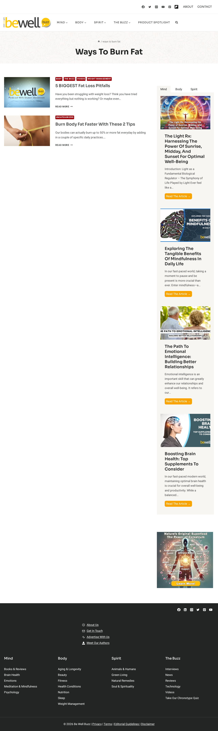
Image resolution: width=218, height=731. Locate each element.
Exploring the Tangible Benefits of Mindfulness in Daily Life (183, 256)
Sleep (61, 698)
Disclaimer (148, 724)
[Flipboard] (176, 7)
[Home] (99, 41)
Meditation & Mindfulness (20, 686)
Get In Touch (95, 631)
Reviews (170, 681)
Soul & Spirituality (123, 686)
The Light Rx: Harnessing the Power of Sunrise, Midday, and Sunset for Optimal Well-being (185, 149)
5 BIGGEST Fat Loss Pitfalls (82, 85)
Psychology (11, 692)
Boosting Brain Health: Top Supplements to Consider (181, 461)
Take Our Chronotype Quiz (182, 698)
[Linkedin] (185, 610)
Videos (81, 78)
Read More (64, 106)
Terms (108, 724)
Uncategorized (65, 117)
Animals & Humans (124, 669)
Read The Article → (179, 196)
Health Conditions (69, 686)
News (169, 675)
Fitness (62, 681)
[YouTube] (163, 7)
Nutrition (63, 692)
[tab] (163, 89)
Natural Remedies (123, 681)
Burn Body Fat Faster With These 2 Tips (95, 124)
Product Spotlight (154, 22)
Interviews (172, 669)
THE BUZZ (69, 78)
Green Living (119, 675)
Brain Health (12, 675)
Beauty (62, 675)
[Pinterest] (170, 7)
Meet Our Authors (98, 643)
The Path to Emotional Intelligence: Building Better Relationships (180, 356)
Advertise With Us (98, 637)
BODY (59, 78)
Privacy (97, 724)
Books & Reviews (15, 669)
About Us (93, 625)
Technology (172, 686)
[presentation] (27, 92)
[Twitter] (150, 7)
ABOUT (188, 7)
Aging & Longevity (69, 669)
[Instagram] (156, 7)
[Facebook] (143, 7)
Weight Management (99, 78)
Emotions (10, 681)
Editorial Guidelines (127, 724)
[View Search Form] (176, 22)
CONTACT (204, 7)
